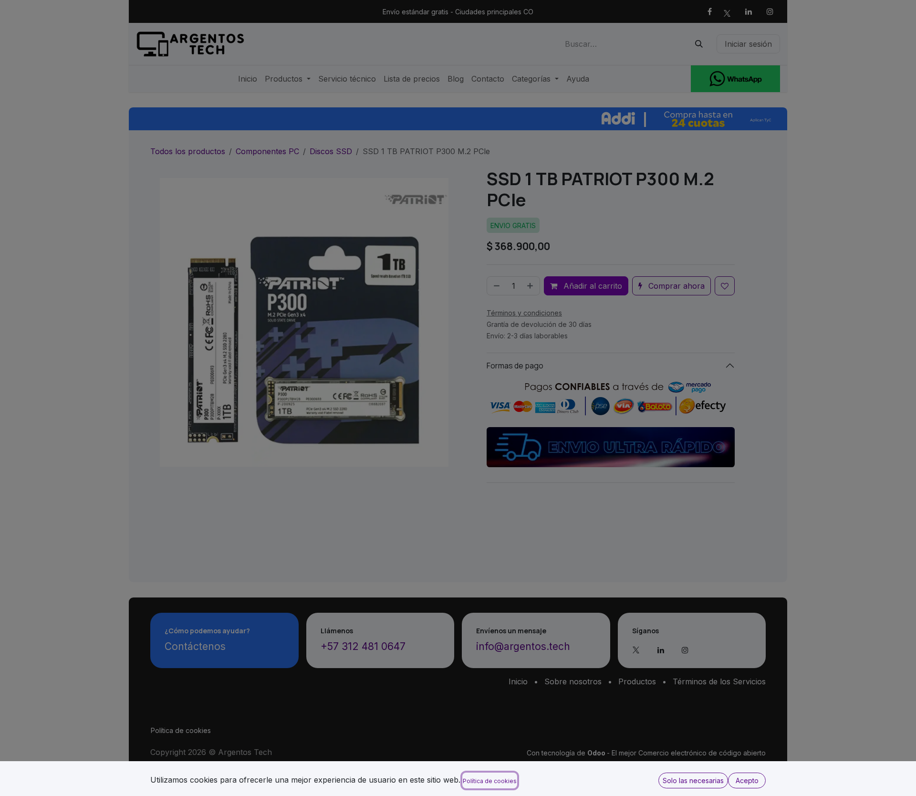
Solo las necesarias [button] (693, 780)
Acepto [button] (747, 780)
